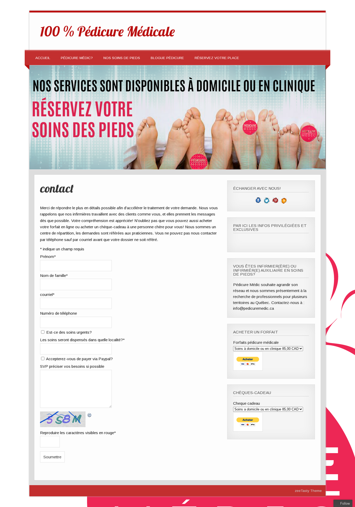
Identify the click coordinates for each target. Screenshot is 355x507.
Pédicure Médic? (77, 58)
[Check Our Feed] (284, 203)
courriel (47, 294)
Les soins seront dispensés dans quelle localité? (82, 340)
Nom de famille (54, 275)
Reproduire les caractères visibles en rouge (78, 432)
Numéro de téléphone (58, 313)
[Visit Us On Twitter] (266, 203)
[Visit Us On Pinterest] (275, 203)
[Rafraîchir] (90, 414)
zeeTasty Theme (308, 491)
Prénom (48, 256)
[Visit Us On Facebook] (258, 203)
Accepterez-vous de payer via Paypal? (79, 359)
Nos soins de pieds (121, 58)
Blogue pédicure (167, 58)
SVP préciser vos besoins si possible (72, 366)
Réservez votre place (217, 58)
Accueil (42, 58)
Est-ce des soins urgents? (69, 332)
